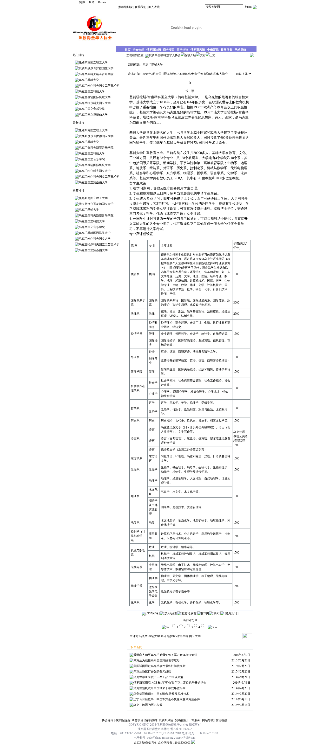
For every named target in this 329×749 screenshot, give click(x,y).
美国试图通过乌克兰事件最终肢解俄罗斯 (159, 666)
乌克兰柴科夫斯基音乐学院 (96, 74)
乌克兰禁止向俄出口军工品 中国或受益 (158, 677)
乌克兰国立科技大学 (92, 91)
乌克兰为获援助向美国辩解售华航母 (156, 660)
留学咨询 (151, 720)
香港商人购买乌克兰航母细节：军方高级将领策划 (165, 655)
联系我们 (140, 7)
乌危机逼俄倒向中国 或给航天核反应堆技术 (161, 693)
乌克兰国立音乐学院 (92, 109)
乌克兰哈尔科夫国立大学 (95, 103)
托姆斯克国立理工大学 (93, 62)
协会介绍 (107, 720)
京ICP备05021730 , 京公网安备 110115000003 (162, 742)
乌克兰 (143, 636)
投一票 (189, 91)
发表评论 (152, 613)
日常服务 (194, 720)
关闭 (216, 613)
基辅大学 (154, 636)
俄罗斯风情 (166, 720)
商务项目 (137, 720)
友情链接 (221, 720)
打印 (205, 613)
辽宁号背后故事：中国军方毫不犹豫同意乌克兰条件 (166, 699)
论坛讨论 (231, 613)
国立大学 (195, 636)
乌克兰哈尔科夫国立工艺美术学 (99, 85)
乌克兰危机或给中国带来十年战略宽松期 (159, 688)
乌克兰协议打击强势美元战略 (152, 671)
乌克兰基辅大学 (89, 80)
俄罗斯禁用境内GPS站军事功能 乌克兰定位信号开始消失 (169, 682)
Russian (102, 2)
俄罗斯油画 (122, 720)
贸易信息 (181, 720)
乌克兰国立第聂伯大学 (93, 114)
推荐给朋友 (125, 7)
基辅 (163, 636)
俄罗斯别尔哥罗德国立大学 (96, 68)
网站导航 (208, 720)
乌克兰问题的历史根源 (147, 705)
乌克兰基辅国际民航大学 (95, 97)
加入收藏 (154, 7)
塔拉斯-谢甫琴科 (177, 636)
